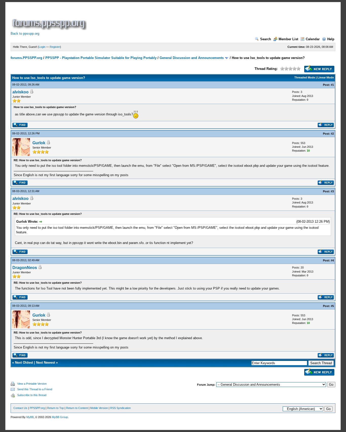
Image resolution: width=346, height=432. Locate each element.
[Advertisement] (180, 18)
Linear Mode (325, 77)
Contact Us (20, 407)
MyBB (30, 417)
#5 (332, 305)
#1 (332, 84)
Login (42, 46)
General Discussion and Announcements (192, 58)
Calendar (313, 39)
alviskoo (20, 92)
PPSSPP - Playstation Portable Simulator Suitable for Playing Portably (101, 58)
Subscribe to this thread (31, 395)
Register (55, 46)
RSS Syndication (120, 407)
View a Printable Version (32, 383)
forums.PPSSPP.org (26, 58)
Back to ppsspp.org (25, 33)
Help (330, 39)
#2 (332, 133)
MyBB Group (60, 417)
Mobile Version (99, 407)
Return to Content (77, 407)
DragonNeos (24, 267)
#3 (332, 191)
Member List (288, 39)
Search (265, 39)
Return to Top (55, 407)
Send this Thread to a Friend (34, 389)
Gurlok (38, 143)
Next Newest (45, 362)
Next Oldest (24, 362)
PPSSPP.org (37, 407)
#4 (332, 260)
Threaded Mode (304, 77)
